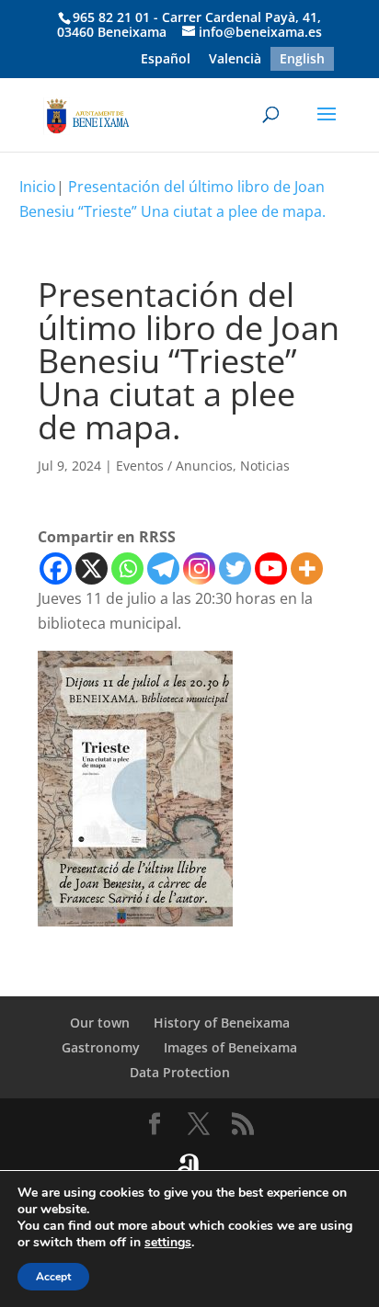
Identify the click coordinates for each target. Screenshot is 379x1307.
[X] (91, 568)
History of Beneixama (222, 1022)
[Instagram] (199, 568)
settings (167, 1242)
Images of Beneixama (230, 1047)
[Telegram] (163, 568)
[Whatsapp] (127, 568)
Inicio (37, 186)
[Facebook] (56, 568)
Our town (100, 1022)
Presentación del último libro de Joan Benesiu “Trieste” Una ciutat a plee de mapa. (172, 199)
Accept (53, 1276)
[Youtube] (271, 568)
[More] (307, 568)
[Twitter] (235, 568)
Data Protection (180, 1072)
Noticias (265, 465)
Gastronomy (101, 1047)
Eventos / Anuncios (174, 465)
